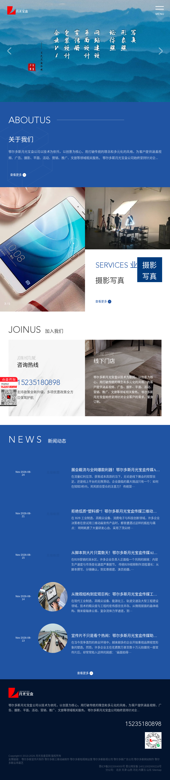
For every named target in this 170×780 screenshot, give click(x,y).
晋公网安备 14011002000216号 (144, 766)
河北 (135, 770)
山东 (149, 770)
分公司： (110, 770)
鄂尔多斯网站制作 (144, 759)
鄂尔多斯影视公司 (103, 759)
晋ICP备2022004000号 (112, 766)
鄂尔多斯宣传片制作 (33, 759)
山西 (129, 770)
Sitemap (157, 770)
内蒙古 (142, 770)
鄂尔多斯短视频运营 (81, 759)
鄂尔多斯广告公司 (124, 759)
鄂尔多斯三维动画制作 (57, 759)
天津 (124, 770)
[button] (73, 243)
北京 (118, 770)
